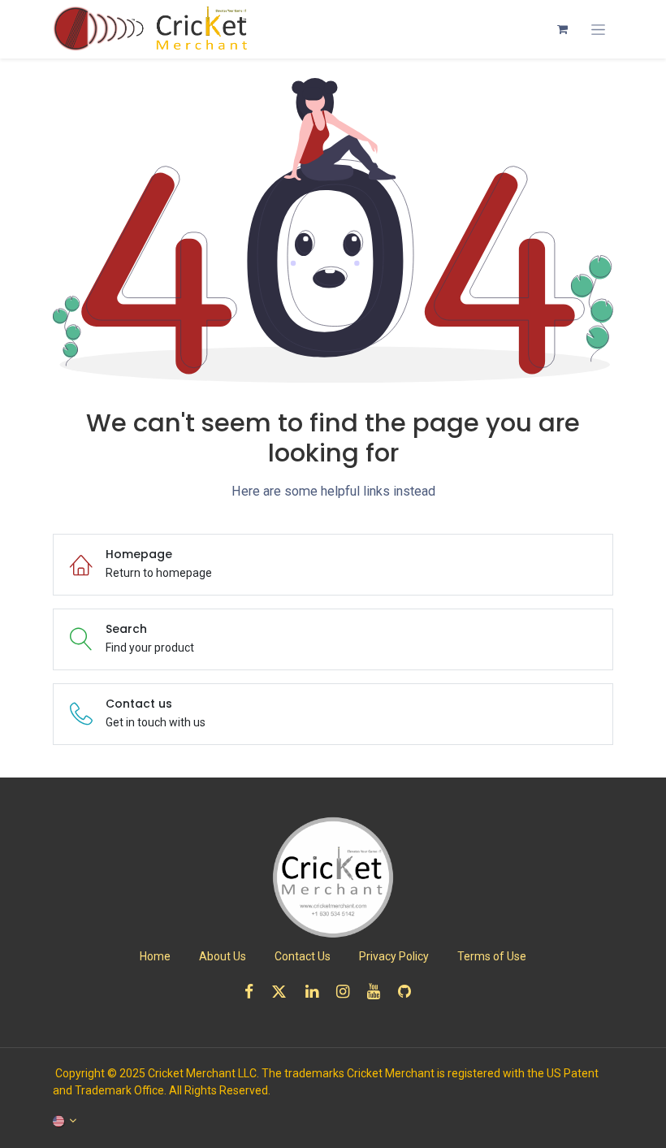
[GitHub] (410, 991)
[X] (284, 991)
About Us (222, 956)
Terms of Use (491, 956)
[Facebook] (254, 991)
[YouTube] (379, 991)
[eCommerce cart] (562, 29)
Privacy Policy (394, 956)
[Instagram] (348, 991)
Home (155, 956)
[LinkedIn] (317, 991)
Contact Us (303, 956)
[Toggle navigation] (598, 30)
